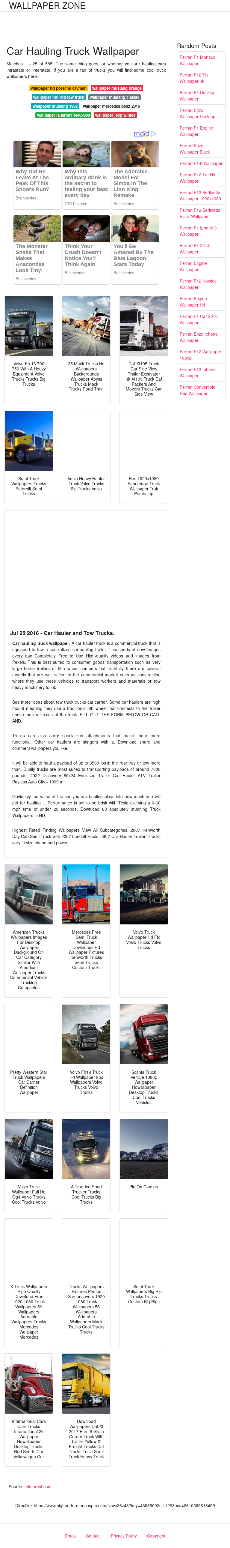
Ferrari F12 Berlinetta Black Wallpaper (200, 213)
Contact (93, 1536)
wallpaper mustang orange (117, 88)
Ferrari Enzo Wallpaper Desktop (197, 113)
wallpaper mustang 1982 (55, 106)
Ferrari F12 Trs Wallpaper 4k (194, 78)
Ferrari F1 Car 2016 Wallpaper (199, 319)
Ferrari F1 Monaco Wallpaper (197, 60)
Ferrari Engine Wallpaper (193, 266)
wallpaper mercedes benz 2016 (111, 106)
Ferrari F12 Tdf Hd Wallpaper (197, 178)
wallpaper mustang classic (114, 97)
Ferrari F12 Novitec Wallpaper (198, 284)
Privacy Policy (124, 1536)
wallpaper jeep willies (115, 115)
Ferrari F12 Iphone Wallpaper (198, 372)
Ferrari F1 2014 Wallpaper (195, 248)
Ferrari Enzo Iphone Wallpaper (199, 337)
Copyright (156, 1536)
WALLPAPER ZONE (47, 5)
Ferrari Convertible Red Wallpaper (197, 390)
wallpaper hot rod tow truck (58, 97)
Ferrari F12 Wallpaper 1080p (200, 355)
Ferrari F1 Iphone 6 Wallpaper (198, 231)
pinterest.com (39, 1487)
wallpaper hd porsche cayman (59, 88)
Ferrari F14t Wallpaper (201, 163)
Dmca (70, 1536)
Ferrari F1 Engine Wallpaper (196, 131)
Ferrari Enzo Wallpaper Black (195, 148)
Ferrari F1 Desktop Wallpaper (198, 95)
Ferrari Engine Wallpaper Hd (193, 301)
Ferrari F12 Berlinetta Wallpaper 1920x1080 (200, 195)
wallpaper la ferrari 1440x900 (63, 115)
